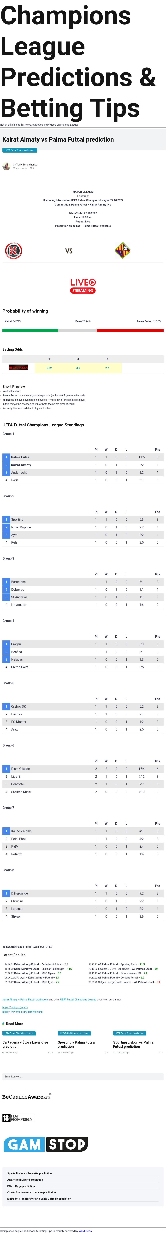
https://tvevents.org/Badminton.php (22, 1011)
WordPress (85, 1231)
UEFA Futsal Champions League (20, 150)
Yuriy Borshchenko (26, 164)
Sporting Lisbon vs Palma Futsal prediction (133, 1044)
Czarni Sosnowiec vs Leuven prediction (31, 1192)
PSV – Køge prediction (21, 1186)
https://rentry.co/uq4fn (15, 1007)
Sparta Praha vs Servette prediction (29, 1173)
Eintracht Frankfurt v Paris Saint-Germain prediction (39, 1198)
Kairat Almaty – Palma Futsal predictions (25, 999)
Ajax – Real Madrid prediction (25, 1179)
